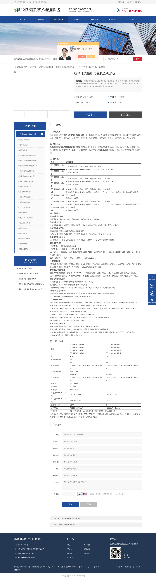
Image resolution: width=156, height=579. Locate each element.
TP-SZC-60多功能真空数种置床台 (69, 518)
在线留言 (129, 2)
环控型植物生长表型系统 (27, 160)
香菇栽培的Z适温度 (25, 268)
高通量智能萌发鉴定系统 (27, 176)
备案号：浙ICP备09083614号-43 (71, 567)
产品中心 (57, 19)
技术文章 (94, 19)
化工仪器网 (136, 567)
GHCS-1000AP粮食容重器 (67, 524)
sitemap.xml (88, 567)
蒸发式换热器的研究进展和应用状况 (31, 284)
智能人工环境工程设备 (46, 67)
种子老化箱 (23, 228)
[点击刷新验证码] (82, 494)
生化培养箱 (23, 233)
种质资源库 (23, 150)
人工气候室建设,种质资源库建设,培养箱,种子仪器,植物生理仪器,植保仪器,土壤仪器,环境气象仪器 (55, 59)
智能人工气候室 (24, 140)
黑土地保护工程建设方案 (27, 279)
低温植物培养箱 (24, 202)
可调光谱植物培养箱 (26, 181)
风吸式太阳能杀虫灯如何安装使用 (30, 289)
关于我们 (41, 19)
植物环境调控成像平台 (26, 171)
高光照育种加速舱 (25, 192)
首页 (26, 67)
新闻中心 (76, 19)
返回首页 (121, 2)
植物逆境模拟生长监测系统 (65, 67)
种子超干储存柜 (24, 223)
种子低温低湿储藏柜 (26, 218)
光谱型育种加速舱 (25, 197)
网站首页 (23, 19)
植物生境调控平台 (25, 186)
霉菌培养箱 (23, 244)
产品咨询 (90, 114)
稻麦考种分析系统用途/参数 (28, 273)
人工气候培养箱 (24, 207)
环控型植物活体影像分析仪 (28, 155)
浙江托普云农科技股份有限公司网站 (35, 2)
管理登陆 (120, 567)
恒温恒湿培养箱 (24, 238)
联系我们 (138, 2)
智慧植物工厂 (23, 145)
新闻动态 (87, 549)
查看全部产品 (23, 249)
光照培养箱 (23, 212)
